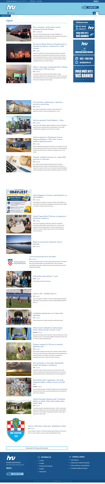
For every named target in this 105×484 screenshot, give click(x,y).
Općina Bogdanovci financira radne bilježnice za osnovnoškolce (50, 196)
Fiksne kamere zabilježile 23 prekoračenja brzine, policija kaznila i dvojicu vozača (47, 329)
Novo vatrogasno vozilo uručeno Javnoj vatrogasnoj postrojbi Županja (46, 28)
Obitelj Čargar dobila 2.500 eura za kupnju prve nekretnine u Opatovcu (49, 217)
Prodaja (40, 1)
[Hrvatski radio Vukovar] (10, 7)
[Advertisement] (36, 92)
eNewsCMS (55, 481)
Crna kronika (35, 332)
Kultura (34, 278)
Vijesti (34, 31)
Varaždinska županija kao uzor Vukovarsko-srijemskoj (48, 314)
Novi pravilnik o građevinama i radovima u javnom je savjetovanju (48, 103)
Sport (34, 296)
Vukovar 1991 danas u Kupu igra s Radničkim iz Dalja (47, 426)
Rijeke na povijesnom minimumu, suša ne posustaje (47, 243)
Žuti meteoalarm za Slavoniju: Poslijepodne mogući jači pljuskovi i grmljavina (48, 364)
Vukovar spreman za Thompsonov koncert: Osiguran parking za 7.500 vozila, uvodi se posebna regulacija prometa (48, 139)
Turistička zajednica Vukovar (79, 468)
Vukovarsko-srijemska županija (80, 463)
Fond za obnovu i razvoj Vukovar (80, 465)
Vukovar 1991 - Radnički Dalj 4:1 (44, 294)
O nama (41, 461)
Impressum (42, 472)
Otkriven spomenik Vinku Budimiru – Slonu (48, 120)
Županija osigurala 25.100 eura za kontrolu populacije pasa (48, 345)
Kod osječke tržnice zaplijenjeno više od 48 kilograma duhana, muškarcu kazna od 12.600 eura (49, 382)
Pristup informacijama (45, 466)
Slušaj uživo (92, 7)
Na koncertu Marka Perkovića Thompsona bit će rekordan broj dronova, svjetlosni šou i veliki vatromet (33, 15)
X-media (59, 481)
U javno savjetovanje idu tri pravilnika (42, 256)
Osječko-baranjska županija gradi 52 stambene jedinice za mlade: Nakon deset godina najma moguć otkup (49, 401)
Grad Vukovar (75, 460)
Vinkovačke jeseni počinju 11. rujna (45, 276)
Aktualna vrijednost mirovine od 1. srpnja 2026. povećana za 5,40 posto (49, 158)
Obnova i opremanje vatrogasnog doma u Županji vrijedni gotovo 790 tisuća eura (76, 15)
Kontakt (33, 1)
